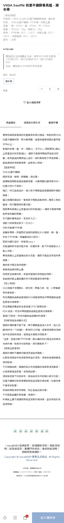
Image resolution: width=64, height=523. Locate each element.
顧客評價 (53, 122)
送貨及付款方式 (32, 122)
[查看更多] (58, 54)
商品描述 (10, 122)
